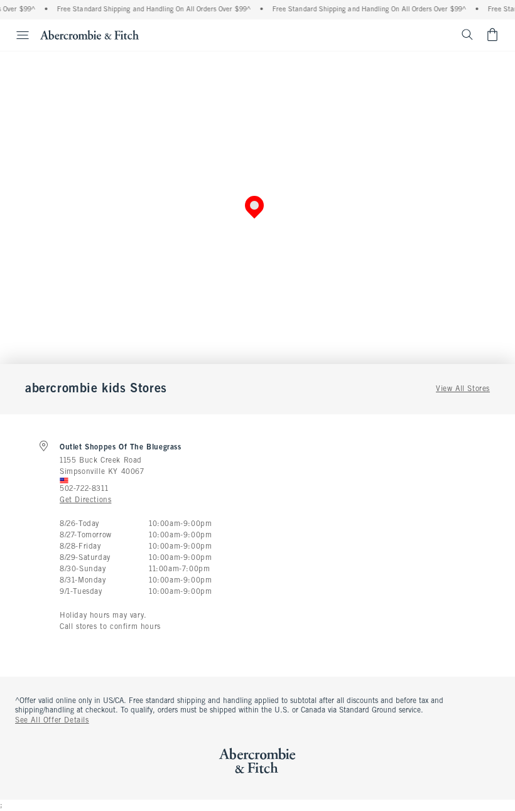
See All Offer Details (52, 720)
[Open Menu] (16, 35)
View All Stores (463, 389)
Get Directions (85, 500)
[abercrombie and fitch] (89, 34)
